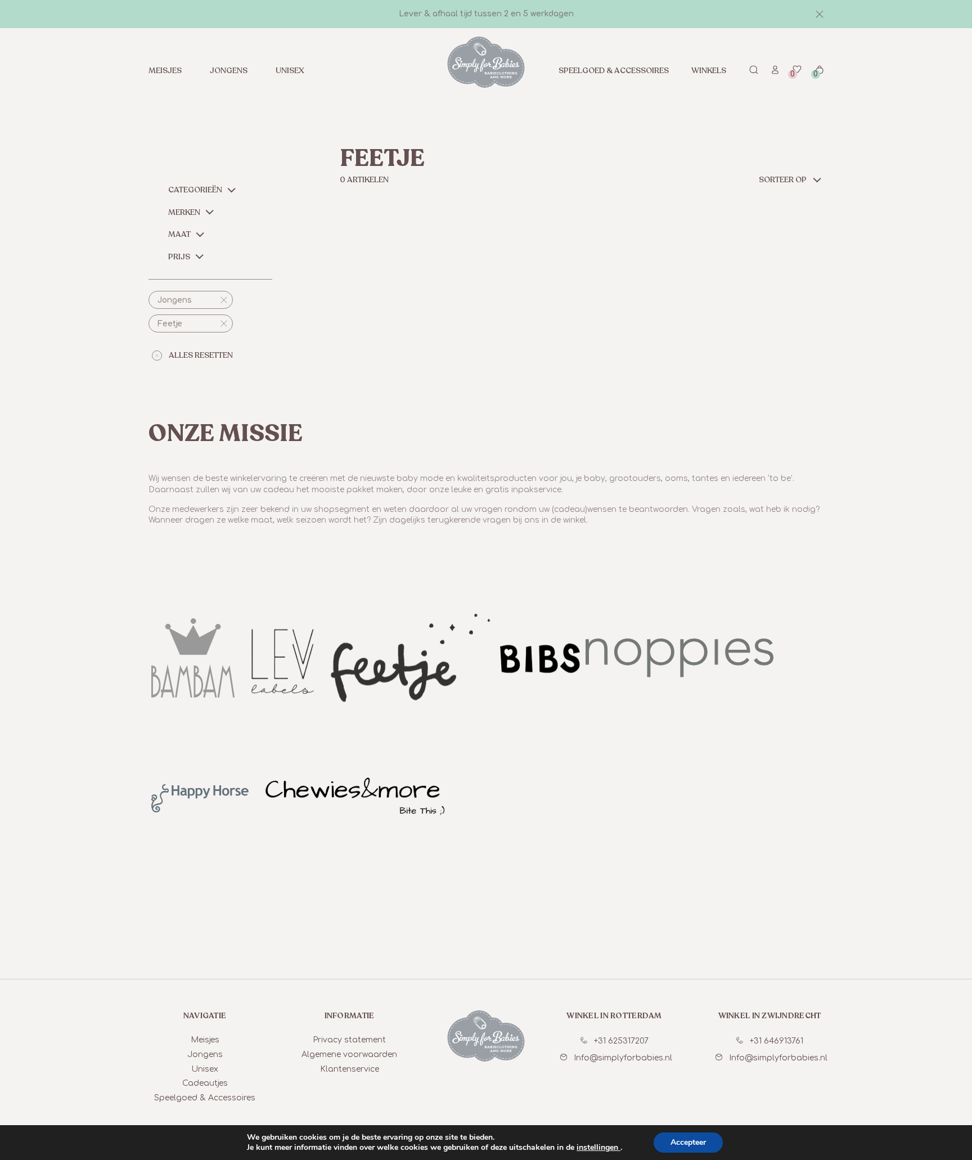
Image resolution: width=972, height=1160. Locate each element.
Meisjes (165, 70)
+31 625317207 (621, 1041)
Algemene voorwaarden (349, 1054)
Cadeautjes (205, 1083)
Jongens (229, 70)
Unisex (290, 70)
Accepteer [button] (688, 1142)
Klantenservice (349, 1069)
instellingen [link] (598, 1147)
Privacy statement (349, 1040)
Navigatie (205, 1015)
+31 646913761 (776, 1041)
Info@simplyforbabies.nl (623, 1058)
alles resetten (201, 355)
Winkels (708, 70)
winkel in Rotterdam (614, 1015)
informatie (350, 1015)
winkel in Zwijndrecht (769, 1015)
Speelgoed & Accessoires (614, 70)
